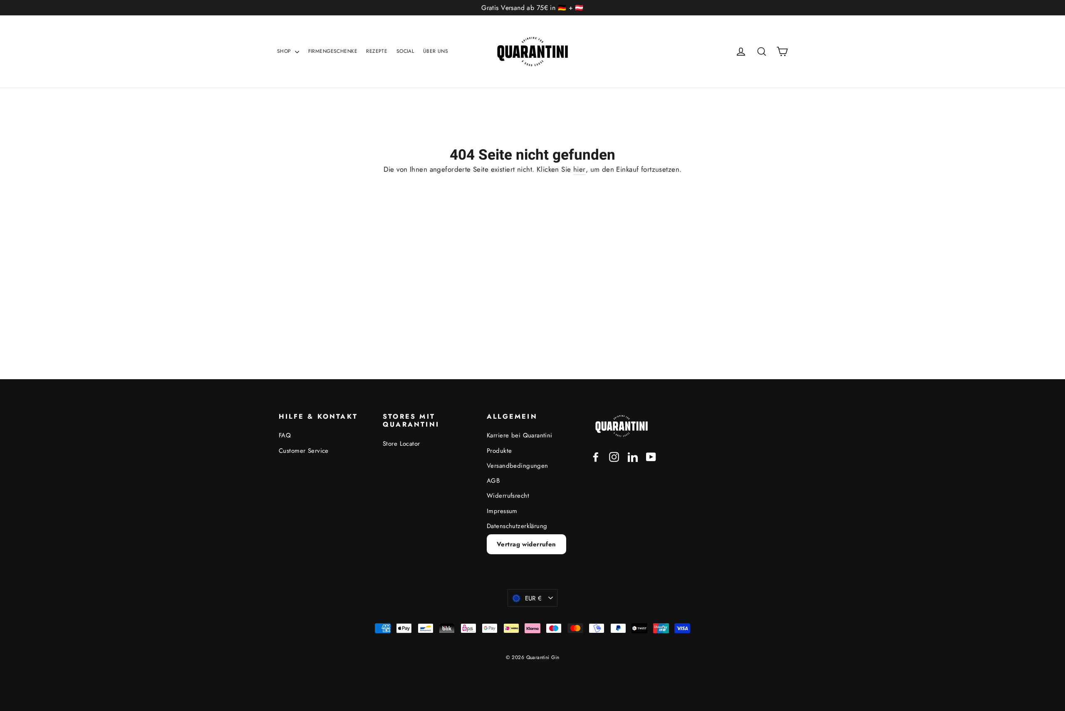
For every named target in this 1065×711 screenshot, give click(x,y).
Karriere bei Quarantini (519, 435)
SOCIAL (405, 51)
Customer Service (304, 450)
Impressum (502, 511)
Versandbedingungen (517, 465)
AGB (493, 480)
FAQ (285, 435)
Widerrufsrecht (508, 495)
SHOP (285, 51)
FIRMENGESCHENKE (332, 51)
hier (579, 169)
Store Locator (401, 443)
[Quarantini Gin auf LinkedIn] (633, 456)
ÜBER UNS (435, 51)
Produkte (499, 450)
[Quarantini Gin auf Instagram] (614, 456)
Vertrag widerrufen (526, 544)
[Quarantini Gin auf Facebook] (596, 456)
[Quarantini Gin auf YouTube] (651, 456)
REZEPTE (376, 51)
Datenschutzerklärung (517, 526)
